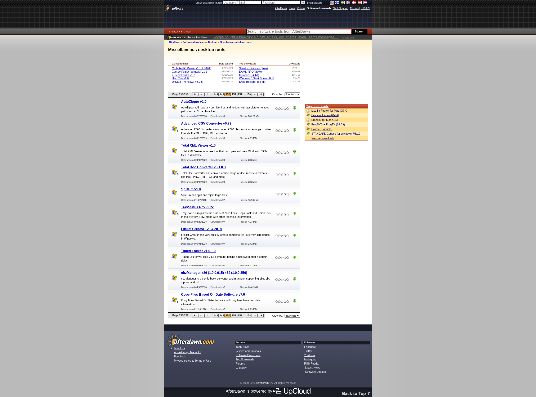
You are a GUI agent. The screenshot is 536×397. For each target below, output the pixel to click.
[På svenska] (343, 3)
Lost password (314, 2)
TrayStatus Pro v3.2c (197, 207)
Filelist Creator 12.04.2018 (201, 229)
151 (234, 94)
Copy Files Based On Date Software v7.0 (213, 294)
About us (179, 348)
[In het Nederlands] (365, 3)
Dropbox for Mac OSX (324, 119)
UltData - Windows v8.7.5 (187, 81)
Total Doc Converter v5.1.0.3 (203, 167)
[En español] (360, 3)
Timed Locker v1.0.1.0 (198, 251)
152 (240, 94)
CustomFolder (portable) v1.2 (189, 71)
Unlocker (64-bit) (249, 75)
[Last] (261, 94)
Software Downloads (248, 355)
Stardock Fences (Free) (253, 68)
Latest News (312, 367)
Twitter (308, 351)
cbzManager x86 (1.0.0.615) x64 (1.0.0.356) (214, 273)
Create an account (205, 2)
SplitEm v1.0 (191, 189)
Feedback (180, 356)
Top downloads (317, 106)
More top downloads (323, 138)
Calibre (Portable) (321, 129)
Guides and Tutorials (248, 351)
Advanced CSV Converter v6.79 (206, 123)
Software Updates (316, 371)
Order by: (277, 94)
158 (248, 94)
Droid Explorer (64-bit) (252, 81)
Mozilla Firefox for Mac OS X (329, 110)
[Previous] (201, 94)
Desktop (212, 42)
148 (216, 94)
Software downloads (194, 42)
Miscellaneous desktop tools (235, 42)
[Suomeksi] (337, 3)
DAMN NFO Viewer (251, 71)
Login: (219, 2)
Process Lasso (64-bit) (325, 115)
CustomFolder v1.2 (183, 75)
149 (222, 94)
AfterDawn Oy (264, 382)
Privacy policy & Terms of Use (192, 360)
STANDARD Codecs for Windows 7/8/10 (335, 133)
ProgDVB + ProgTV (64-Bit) (328, 124)
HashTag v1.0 (180, 78)
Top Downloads (245, 359)
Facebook (310, 346)
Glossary (241, 367)
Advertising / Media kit (187, 352)
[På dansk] (354, 3)
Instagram (310, 359)
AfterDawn (174, 42)
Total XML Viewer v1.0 (198, 145)
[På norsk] (348, 3)
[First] (195, 94)
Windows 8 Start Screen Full (256, 78)
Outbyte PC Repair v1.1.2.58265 (191, 68)
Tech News (242, 346)
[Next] (255, 94)
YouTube (309, 355)
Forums (240, 363)
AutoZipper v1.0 (193, 101)
